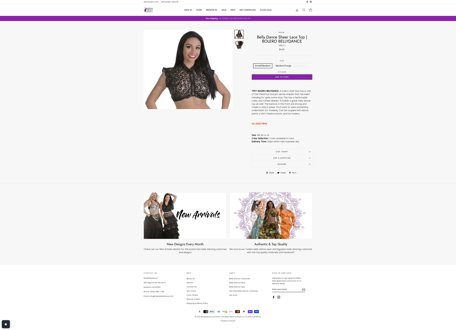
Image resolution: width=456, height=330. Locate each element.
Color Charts (192, 295)
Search (190, 282)
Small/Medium (263, 65)
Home (281, 32)
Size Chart (282, 152)
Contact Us (192, 287)
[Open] (6, 324)
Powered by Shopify (228, 321)
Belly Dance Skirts (237, 282)
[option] (228, 18)
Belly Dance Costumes (239, 278)
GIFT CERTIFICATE (248, 10)
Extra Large (302, 65)
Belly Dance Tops (237, 287)
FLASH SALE (266, 10)
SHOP (199, 10)
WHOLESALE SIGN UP (169, 2)
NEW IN (188, 10)
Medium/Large (283, 65)
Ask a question (282, 158)
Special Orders (193, 299)
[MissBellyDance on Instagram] (278, 297)
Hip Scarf (233, 295)
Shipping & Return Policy (197, 303)
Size (282, 61)
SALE (224, 10)
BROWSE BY (211, 10)
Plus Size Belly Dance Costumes (243, 291)
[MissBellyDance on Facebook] (273, 297)
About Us (191, 278)
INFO (232, 10)
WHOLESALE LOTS (151, 2)
